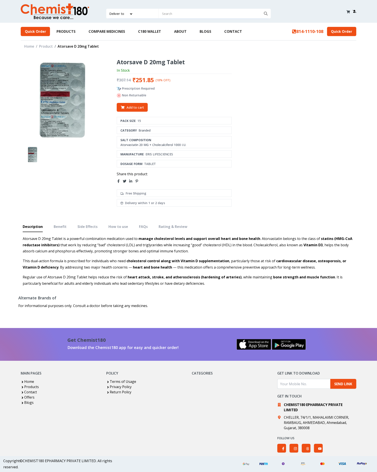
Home (29, 46)
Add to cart (135, 107)
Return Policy (120, 392)
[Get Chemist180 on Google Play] (288, 344)
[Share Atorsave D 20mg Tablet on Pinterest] (138, 181)
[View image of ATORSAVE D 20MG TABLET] (33, 154)
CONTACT (233, 31)
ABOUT (180, 31)
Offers (29, 397)
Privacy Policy (121, 386)
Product (46, 46)
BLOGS (205, 31)
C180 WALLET (149, 31)
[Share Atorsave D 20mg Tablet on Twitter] (126, 181)
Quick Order (35, 31)
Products (31, 386)
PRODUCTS (66, 31)
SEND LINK (343, 384)
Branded (145, 130)
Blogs (29, 402)
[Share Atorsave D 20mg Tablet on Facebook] (120, 181)
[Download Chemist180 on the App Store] (253, 344)
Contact (30, 392)
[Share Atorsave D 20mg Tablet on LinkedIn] (132, 181)
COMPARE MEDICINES (107, 31)
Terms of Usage (123, 381)
